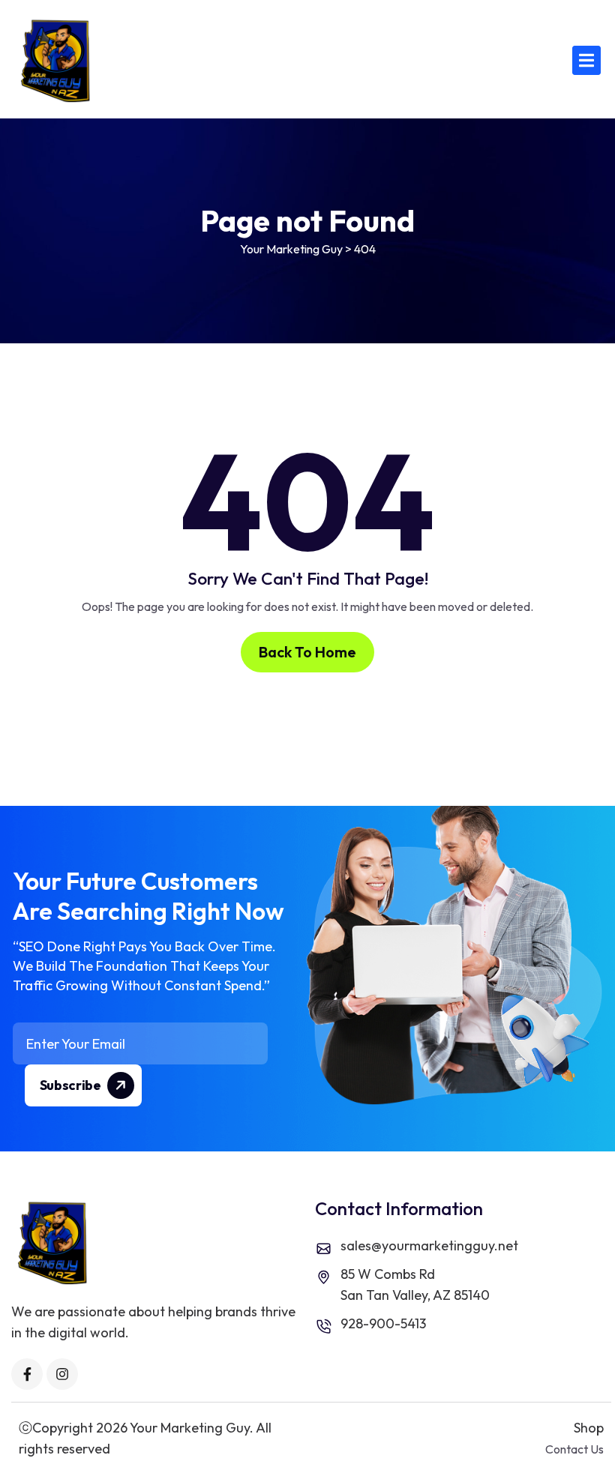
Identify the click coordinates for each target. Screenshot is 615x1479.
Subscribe (71, 1085)
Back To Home (307, 651)
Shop (589, 1427)
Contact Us (574, 1449)
